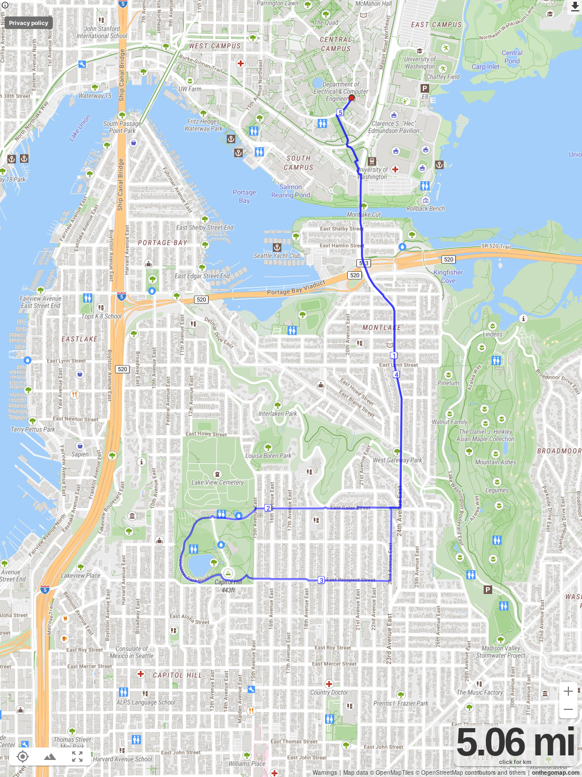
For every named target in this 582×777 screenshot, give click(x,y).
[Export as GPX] (574, 7)
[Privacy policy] (5, 6)
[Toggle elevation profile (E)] (50, 756)
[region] (291, 388)
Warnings (325, 772)
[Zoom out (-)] (568, 709)
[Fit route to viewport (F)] (77, 756)
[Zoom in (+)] (568, 691)
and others (511, 772)
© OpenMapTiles (392, 772)
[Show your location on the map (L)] (22, 756)
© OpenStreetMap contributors (455, 772)
